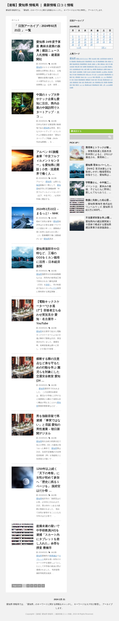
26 (73, 45)
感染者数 (97, 77)
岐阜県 (109, 58)
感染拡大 (102, 64)
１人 (81, 85)
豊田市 (77, 85)
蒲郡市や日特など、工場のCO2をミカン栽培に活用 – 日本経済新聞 (48, 257)
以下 (111, 79)
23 (98, 42)
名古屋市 (94, 58)
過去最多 (110, 72)
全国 (85, 69)
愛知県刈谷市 (106, 79)
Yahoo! (82, 77)
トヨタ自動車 (109, 85)
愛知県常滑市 (90, 66)
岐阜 (96, 79)
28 (85, 45)
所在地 (76, 79)
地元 (71, 74)
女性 (107, 64)
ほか (85, 77)
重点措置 (98, 72)
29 (91, 45)
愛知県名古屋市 (81, 61)
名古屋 (89, 72)
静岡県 (94, 69)
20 (79, 42)
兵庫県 (105, 69)
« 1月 (79, 47)
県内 (90, 58)
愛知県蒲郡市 (81, 79)
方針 (93, 82)
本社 (94, 61)
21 (85, 42)
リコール (89, 77)
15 (91, 39)
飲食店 (109, 69)
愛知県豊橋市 (101, 61)
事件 (81, 66)
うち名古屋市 (100, 74)
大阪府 (93, 64)
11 (110, 36)
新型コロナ (89, 74)
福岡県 (84, 66)
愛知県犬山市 (88, 85)
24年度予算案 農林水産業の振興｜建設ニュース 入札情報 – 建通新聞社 (48, 50)
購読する (77, 131)
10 (104, 36)
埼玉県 (74, 72)
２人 (105, 77)
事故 (80, 82)
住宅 (95, 74)
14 (85, 39)
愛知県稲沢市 (95, 85)
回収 (47, 285)
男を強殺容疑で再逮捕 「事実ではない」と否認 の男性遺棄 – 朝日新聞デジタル (48, 424)
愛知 (106, 61)
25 (110, 42)
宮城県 (71, 87)
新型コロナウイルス (82, 58)
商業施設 (53, 556)
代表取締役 (79, 72)
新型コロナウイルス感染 (101, 66)
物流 (38, 185)
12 (73, 39)
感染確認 (77, 77)
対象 (111, 64)
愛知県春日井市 (81, 74)
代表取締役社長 (77, 69)
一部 (104, 85)
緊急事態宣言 (76, 64)
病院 (101, 85)
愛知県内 (73, 61)
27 (79, 45)
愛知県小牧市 (88, 82)
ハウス (54, 288)
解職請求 (88, 79)
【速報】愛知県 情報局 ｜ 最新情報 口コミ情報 (39, 5)
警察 (99, 64)
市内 (72, 79)
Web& (92, 79)
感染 (98, 58)
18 (110, 39)
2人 (83, 85)
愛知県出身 (100, 69)
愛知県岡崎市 (83, 64)
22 (91, 42)
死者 (83, 82)
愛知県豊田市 (88, 61)
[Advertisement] (91, 108)
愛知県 (39, 67)
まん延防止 (104, 72)
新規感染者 (75, 82)
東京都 (89, 64)
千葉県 (84, 72)
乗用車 (105, 82)
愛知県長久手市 (99, 82)
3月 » (104, 47)
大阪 (71, 82)
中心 (91, 69)
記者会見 (93, 72)
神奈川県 (77, 66)
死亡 (74, 77)
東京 (82, 69)
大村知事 (72, 66)
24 (104, 42)
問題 (74, 85)
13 (79, 39)
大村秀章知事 (103, 58)
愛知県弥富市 (107, 74)
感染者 (109, 61)
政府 (75, 74)
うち (102, 77)
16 (98, 39)
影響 (88, 69)
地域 (94, 77)
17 (104, 39)
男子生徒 (100, 79)
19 (73, 42)
